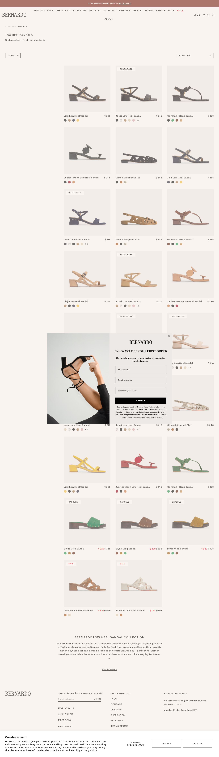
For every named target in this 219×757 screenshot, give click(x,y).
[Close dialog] (169, 336)
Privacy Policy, (127, 417)
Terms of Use (137, 417)
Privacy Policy (89, 750)
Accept (166, 743)
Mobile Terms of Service (154, 417)
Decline (197, 743)
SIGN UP (141, 400)
